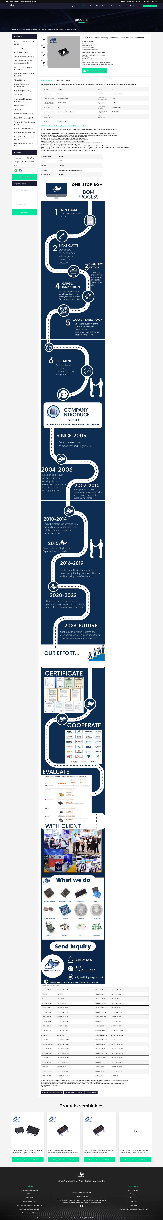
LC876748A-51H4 (62, 1017)
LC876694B (44, 998)
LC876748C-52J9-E (63, 1062)
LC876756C (98, 1021)
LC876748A (60, 998)
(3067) (24, 138)
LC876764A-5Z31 (116, 1021)
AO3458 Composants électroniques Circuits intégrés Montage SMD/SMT (98, 1151)
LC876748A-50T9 (62, 1008)
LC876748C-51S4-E (63, 1039)
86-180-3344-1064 (151, 1)
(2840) (24, 118)
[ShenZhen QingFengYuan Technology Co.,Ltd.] (12, 6)
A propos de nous (101, 6)
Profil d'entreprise (133, 1190)
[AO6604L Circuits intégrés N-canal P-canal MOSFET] (135, 1131)
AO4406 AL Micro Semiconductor (52, 1092)
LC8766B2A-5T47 (46, 1062)
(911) (23, 68)
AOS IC (28, 29)
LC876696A (44, 1035)
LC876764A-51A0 (116, 1017)
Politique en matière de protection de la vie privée (133, 1209)
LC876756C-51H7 (100, 1026)
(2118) (24, 123)
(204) (19, 80)
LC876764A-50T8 (116, 1012)
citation (150, 6)
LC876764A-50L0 (116, 998)
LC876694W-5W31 (46, 1030)
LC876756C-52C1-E (101, 1039)
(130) (23, 100)
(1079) (24, 133)
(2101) (23, 114)
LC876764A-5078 (116, 989)
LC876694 (44, 994)
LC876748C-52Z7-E (101, 998)
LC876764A (98, 1076)
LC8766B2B (44, 1067)
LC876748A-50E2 (62, 1003)
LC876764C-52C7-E (117, 1048)
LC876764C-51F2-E (117, 1030)
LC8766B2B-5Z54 (62, 989)
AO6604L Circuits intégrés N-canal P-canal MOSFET (134, 1151)
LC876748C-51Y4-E (63, 1044)
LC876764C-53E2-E (117, 1071)
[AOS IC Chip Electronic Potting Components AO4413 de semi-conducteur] (64, 52)
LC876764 (98, 1062)
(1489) (23, 62)
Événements (123, 6)
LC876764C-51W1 (116, 1039)
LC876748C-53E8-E (101, 1008)
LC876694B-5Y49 (46, 1021)
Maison (14, 29)
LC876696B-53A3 (46, 1048)
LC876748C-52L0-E (101, 994)
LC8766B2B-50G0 (46, 1071)
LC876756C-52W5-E (101, 1053)
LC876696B (44, 1039)
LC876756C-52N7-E (101, 1044)
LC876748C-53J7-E (101, 1012)
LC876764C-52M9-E (117, 1062)
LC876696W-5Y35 (46, 1053)
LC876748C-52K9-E (101, 989)
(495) (24, 75)
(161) (23, 85)
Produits (82, 6)
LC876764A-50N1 (116, 1008)
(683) (18, 48)
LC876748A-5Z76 (62, 1030)
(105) (21, 52)
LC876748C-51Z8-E (63, 1048)
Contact (113, 6)
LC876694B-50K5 (46, 1003)
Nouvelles (133, 1201)
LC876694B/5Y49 (46, 1026)
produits (21, 29)
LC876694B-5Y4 (46, 1017)
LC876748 (60, 994)
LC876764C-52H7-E (117, 1053)
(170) (19, 109)
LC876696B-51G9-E (47, 1044)
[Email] (20, 170)
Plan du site (133, 1205)
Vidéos (90, 6)
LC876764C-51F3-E (117, 1035)
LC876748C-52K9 (62, 1076)
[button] (44, 65)
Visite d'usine (134, 1194)
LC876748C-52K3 (62, 1071)
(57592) (24, 43)
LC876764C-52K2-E (117, 1058)
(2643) (23, 128)
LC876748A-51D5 (62, 1012)
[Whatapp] (16, 171)
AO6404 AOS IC (91, 1092)
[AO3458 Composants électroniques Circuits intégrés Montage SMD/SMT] (99, 1131)
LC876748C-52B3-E (63, 1053)
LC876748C (60, 1035)
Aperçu (74, 6)
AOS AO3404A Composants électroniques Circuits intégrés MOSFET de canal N (62, 1151)
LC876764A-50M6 (116, 1003)
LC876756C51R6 (100, 1058)
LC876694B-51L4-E (47, 1008)
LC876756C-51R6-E (101, 1035)
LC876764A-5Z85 (116, 1026)
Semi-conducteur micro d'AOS (74, 1092)
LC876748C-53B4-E (101, 1003)
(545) (18, 95)
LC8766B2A (44, 1058)
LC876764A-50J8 (116, 994)
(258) (22, 91)
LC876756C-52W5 (100, 1048)
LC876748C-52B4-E (63, 1058)
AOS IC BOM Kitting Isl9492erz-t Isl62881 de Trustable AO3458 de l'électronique (27, 1151)
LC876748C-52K (62, 1067)
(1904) (24, 56)
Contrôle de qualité (133, 1198)
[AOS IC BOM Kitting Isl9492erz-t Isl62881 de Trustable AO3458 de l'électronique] (27, 1131)
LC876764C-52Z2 (116, 1067)
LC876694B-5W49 (46, 1012)
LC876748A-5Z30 (62, 1021)
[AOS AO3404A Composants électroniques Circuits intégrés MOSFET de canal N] (64, 1131)
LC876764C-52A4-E (117, 1044)
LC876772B (114, 1076)
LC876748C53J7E (100, 1017)
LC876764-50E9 (100, 1067)
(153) (20, 105)
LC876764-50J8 (99, 1071)
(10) (23, 144)
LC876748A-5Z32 (62, 1026)
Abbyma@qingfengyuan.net (131, 1)
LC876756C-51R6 (100, 1030)
